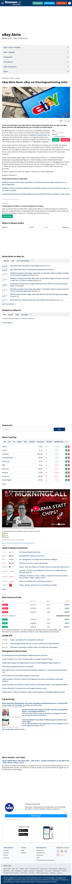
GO (59, 429)
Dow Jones (43, 869)
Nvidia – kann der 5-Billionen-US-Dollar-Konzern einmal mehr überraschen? (44, 567)
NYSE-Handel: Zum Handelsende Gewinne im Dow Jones (20, 676)
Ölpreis (52, 873)
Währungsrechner (42, 873)
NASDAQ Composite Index (38, 135)
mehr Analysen (7, 323)
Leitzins (59, 873)
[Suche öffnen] (69, 3)
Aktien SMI (7, 869)
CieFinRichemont (7, 458)
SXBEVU (67, 619)
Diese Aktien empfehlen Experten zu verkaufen (18, 667)
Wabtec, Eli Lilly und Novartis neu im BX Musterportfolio (18, 528)
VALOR (4, 38)
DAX (26, 869)
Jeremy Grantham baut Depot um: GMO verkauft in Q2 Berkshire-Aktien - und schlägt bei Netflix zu (35, 685)
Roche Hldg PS (7, 480)
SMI (12, 871)
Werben (24, 853)
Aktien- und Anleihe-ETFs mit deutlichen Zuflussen (36, 581)
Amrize (4, 450)
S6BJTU (67, 623)
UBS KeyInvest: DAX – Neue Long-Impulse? (33, 563)
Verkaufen (65, 140)
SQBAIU (67, 605)
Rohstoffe (23, 873)
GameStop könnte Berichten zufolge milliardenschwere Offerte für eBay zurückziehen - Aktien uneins (36, 194)
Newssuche (7, 425)
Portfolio (32, 873)
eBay (53, 130)
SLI (17, 869)
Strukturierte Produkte (11, 873)
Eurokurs (48, 871)
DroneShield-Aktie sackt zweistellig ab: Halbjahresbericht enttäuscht (25, 655)
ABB (3, 465)
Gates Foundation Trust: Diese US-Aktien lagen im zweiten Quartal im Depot (27, 659)
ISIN (15, 38)
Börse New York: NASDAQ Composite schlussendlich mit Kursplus (32, 300)
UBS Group (6, 461)
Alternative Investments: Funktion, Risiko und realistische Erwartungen (34, 647)
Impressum (40, 850)
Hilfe (22, 850)
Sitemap (6, 858)
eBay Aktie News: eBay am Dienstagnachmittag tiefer (28, 269)
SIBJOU (67, 608)
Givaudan (5, 454)
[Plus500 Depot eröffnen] (15, 4)
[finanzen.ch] (13, 2)
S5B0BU (67, 612)
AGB (37, 858)
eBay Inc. (5, 227)
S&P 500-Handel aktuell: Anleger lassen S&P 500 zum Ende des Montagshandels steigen (39, 294)
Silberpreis (56, 871)
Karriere (6, 853)
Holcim (4, 447)
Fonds (64, 871)
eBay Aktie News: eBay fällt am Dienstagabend (25, 266)
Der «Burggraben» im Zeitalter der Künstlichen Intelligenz (38, 559)
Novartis (5, 472)
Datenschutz (40, 853)
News (58, 136)
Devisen (32, 871)
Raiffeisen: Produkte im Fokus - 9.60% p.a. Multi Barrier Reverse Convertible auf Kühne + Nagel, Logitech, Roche (43, 577)
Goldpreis (18, 871)
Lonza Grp (5, 476)
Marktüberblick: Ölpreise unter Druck (31, 556)
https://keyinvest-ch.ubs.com (49, 632)
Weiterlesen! (7, 216)
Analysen (63, 136)
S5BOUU (67, 627)
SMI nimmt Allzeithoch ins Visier (30, 552)
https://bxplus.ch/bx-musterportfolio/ (13, 540)
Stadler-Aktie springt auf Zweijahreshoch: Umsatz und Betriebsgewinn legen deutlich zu (31, 663)
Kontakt (6, 850)
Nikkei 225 (62, 869)
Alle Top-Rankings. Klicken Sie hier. (13, 729)
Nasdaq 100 (53, 869)
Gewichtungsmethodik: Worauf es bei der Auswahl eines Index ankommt (34, 644)
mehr (4, 484)
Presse (6, 855)
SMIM (21, 869)
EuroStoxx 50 (34, 869)
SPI (13, 869)
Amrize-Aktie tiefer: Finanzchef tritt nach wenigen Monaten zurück (24, 688)
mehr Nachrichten (8, 304)
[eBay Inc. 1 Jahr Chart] (66, 227)
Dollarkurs (39, 871)
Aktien (25, 871)
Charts (55, 136)
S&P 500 (6, 871)
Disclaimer (39, 855)
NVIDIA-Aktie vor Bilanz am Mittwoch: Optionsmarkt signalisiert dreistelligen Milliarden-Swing (33, 692)
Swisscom (5, 469)
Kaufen (55, 140)
